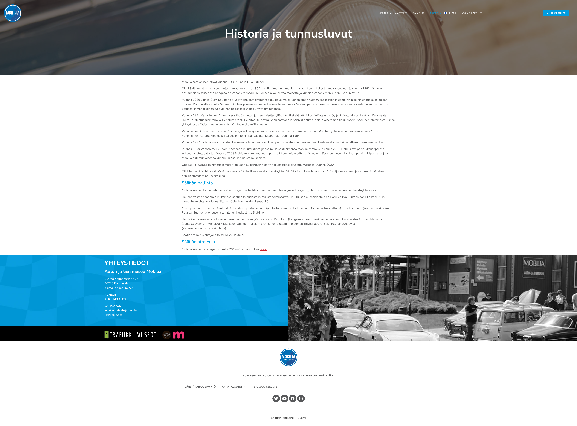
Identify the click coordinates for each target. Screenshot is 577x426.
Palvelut (418, 13)
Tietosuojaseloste (264, 386)
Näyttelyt (401, 13)
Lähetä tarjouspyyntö (200, 386)
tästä (263, 249)
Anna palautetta (233, 386)
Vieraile (383, 13)
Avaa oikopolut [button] (472, 13)
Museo (434, 13)
